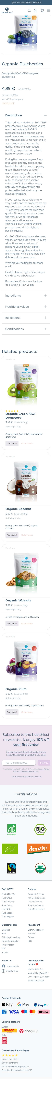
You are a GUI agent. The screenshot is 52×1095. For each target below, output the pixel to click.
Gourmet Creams (36, 894)
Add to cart (12, 443)
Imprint (5, 952)
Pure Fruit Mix (8, 901)
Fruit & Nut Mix (8, 894)
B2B (30, 941)
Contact (6, 929)
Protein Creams (35, 901)
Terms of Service (27, 771)
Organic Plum (16, 689)
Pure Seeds (7, 912)
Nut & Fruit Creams (36, 897)
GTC (4, 948)
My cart (31, 933)
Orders (31, 937)
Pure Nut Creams (36, 905)
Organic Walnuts (18, 600)
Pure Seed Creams (36, 909)
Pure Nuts (6, 909)
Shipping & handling (11, 937)
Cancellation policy (10, 941)
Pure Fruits (7, 905)
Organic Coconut (18, 509)
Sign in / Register (35, 929)
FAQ (4, 933)
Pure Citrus (7, 897)
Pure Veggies (8, 916)
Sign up (44, 762)
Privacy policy (8, 944)
